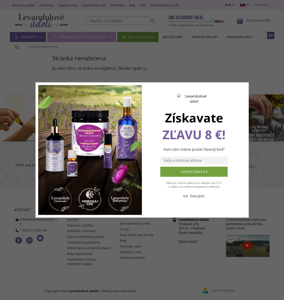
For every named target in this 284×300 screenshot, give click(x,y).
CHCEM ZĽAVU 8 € (194, 172)
